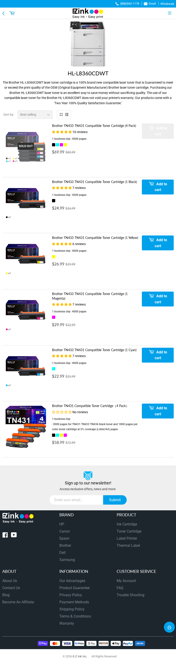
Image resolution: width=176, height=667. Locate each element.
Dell (62, 552)
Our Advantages (72, 581)
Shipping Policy (72, 609)
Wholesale (167, 3)
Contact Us (11, 588)
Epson (64, 538)
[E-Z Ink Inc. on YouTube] (14, 536)
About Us (9, 581)
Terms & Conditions (75, 616)
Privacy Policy (70, 595)
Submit (115, 500)
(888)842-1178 (129, 3)
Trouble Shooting (130, 595)
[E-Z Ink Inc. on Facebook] (5, 536)
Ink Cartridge (127, 524)
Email (152, 3)
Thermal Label (128, 545)
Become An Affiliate (18, 602)
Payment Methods (74, 602)
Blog (6, 595)
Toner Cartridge (129, 531)
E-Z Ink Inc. (80, 656)
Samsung (67, 560)
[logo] (88, 13)
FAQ (120, 588)
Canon (64, 531)
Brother (65, 545)
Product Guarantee (74, 588)
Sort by (8, 114)
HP (61, 524)
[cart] (12, 13)
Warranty (66, 623)
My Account (126, 581)
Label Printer (127, 538)
